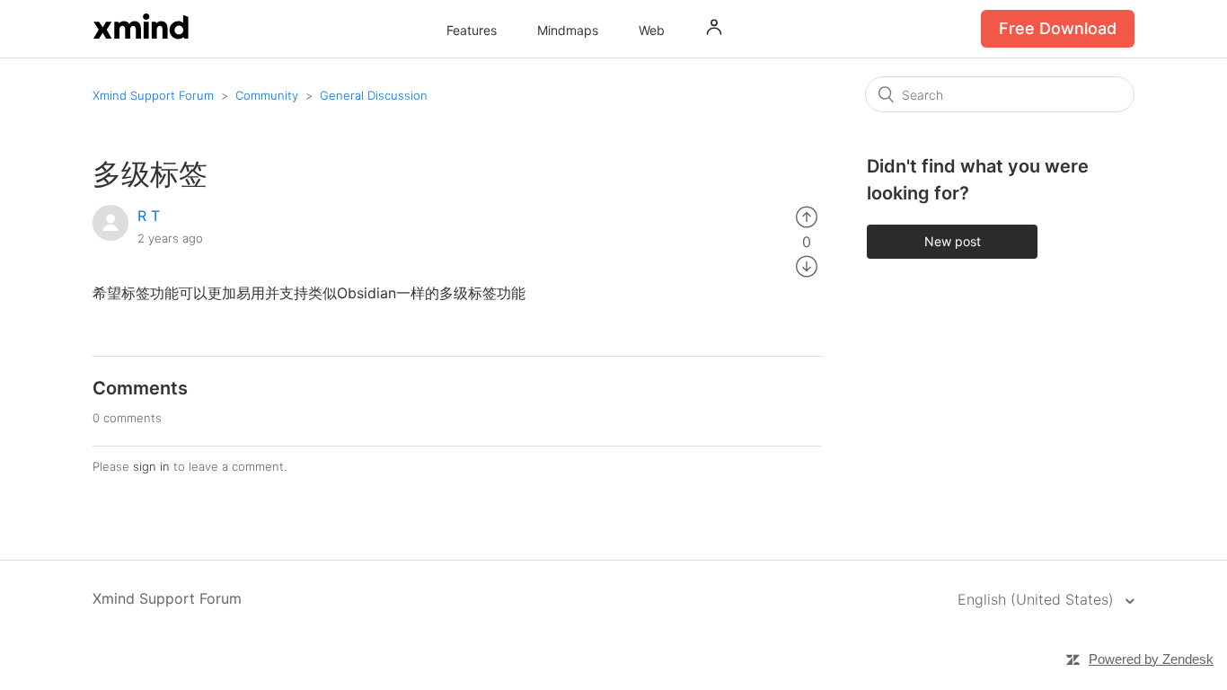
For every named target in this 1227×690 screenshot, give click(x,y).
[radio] (806, 216)
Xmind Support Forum (153, 95)
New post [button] (952, 241)
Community (266, 95)
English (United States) (1038, 599)
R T (148, 216)
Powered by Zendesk (1151, 659)
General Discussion (374, 95)
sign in (151, 466)
